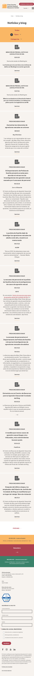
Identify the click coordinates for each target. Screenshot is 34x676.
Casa (12, 16)
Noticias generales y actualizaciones (12, 634)
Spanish (26, 8)
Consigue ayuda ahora (26, 4)
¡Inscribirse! (6, 643)
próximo (16, 528)
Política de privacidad (7, 666)
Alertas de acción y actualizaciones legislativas (14, 632)
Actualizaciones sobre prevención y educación (14, 637)
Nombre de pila (5, 615)
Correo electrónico (6, 608)
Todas (17, 30)
